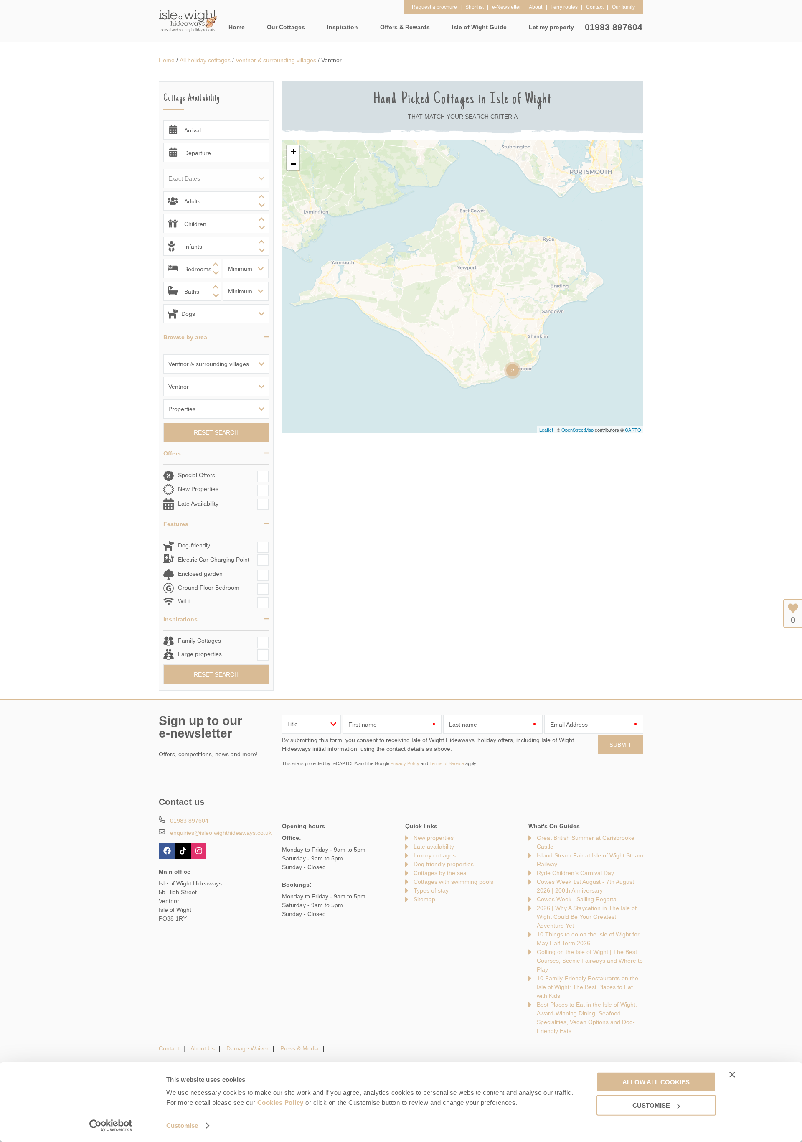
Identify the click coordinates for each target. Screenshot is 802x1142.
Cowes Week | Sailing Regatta (577, 899)
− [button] (293, 164)
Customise (182, 1125)
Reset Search (216, 432)
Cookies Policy (280, 1102)
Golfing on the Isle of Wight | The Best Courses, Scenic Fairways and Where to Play (590, 961)
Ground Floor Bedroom (208, 587)
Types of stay (431, 890)
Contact (169, 1048)
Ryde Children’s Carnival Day (575, 873)
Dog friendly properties (444, 864)
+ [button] (293, 151)
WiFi (184, 601)
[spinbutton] (216, 201)
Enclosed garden (200, 573)
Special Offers (196, 475)
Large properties (200, 654)
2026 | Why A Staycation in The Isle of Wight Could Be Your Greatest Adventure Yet (587, 917)
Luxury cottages (435, 855)
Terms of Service (446, 763)
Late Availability (198, 503)
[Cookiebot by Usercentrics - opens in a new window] (110, 1125)
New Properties (198, 489)
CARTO (633, 429)
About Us (202, 1048)
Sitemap (424, 899)
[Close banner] (732, 1074)
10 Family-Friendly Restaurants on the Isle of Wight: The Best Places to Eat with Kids (587, 987)
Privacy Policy (405, 763)
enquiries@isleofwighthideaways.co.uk (221, 832)
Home (236, 27)
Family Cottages (199, 640)
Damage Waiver (247, 1048)
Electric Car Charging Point (213, 559)
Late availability (434, 846)
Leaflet (546, 429)
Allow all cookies (656, 1081)
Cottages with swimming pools (453, 881)
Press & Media (299, 1048)
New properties (434, 837)
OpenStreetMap (577, 429)
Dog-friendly (194, 545)
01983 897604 (613, 27)
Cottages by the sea (440, 873)
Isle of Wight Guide (479, 27)
